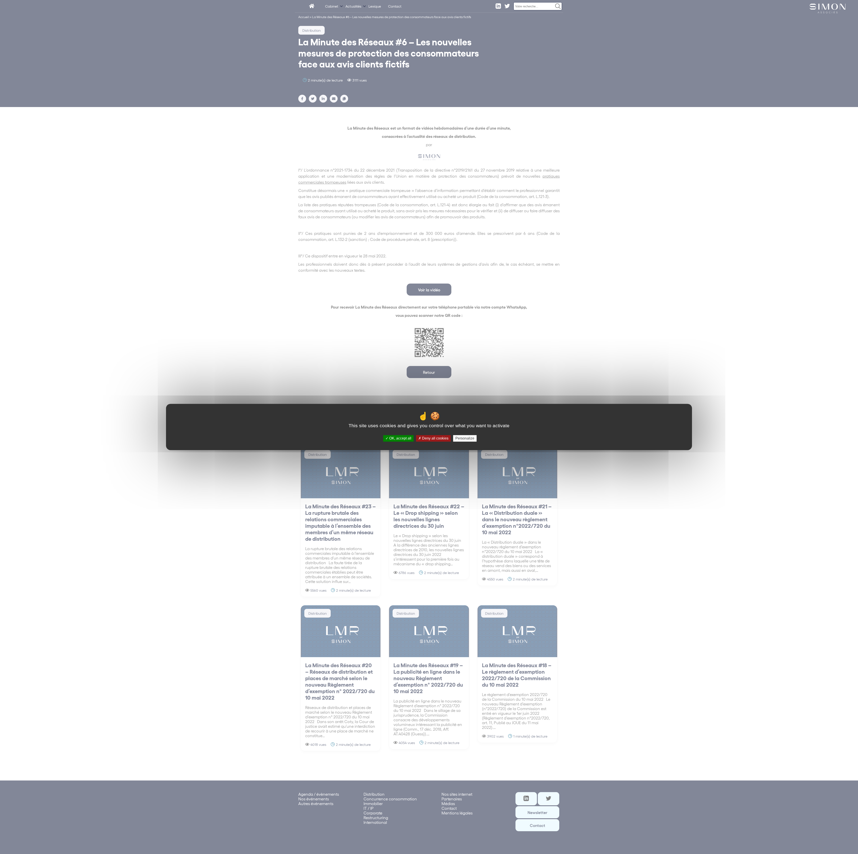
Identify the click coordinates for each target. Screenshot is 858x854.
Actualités (353, 6)
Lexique (374, 6)
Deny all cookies (434, 438)
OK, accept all (399, 438)
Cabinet (331, 6)
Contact (395, 6)
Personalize (464, 438)
